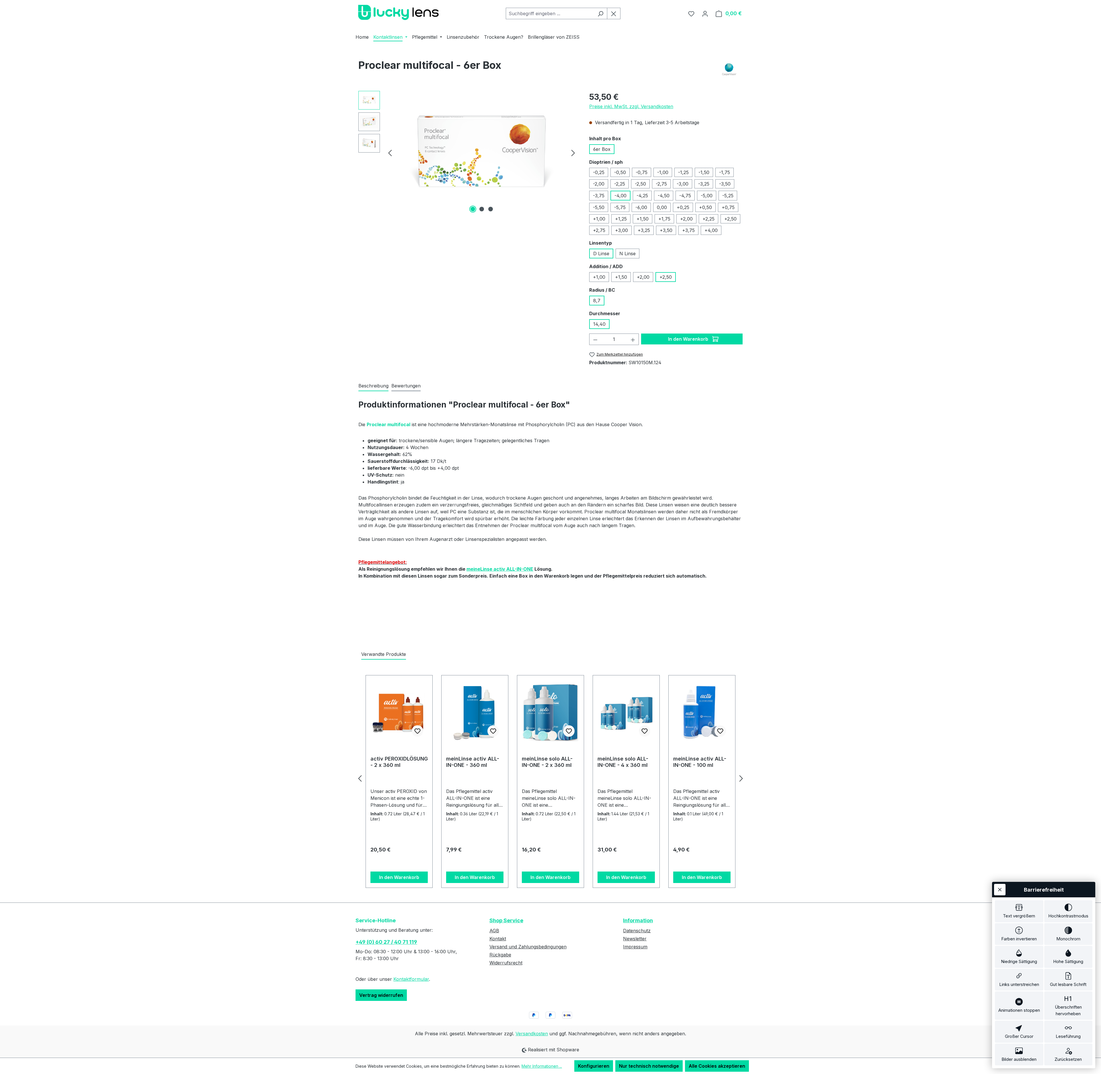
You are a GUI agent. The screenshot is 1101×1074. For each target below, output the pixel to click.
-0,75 (641, 172)
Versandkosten (532, 1033)
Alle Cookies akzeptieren (717, 1066)
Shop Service (506, 920)
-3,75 (598, 195)
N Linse (627, 253)
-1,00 (662, 172)
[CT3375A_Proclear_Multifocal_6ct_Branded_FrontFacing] (481, 152)
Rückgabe (500, 955)
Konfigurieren (593, 1066)
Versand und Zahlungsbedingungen (528, 947)
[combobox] (550, 13)
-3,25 (703, 184)
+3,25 (644, 230)
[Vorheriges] (390, 152)
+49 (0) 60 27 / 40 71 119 (386, 942)
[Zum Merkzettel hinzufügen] (417, 731)
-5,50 (598, 207)
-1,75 (724, 172)
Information (638, 920)
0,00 (662, 207)
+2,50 (730, 219)
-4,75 (685, 195)
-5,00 (706, 195)
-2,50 (640, 184)
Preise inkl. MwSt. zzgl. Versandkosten (631, 106)
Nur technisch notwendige (649, 1066)
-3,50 (725, 184)
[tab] (373, 386)
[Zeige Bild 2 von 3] (481, 209)
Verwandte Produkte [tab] (383, 654)
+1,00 (599, 219)
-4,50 (663, 195)
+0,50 (705, 207)
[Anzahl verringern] (595, 339)
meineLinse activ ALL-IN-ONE (499, 569)
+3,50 (666, 230)
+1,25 (621, 219)
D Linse (601, 253)
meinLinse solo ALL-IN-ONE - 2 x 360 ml (547, 762)
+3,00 (621, 230)
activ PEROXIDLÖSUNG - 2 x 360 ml (399, 762)
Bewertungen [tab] (406, 386)
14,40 (599, 324)
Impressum (635, 947)
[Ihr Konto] (705, 13)
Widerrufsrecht (505, 963)
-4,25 (642, 195)
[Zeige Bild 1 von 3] (473, 209)
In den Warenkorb (688, 339)
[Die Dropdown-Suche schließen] (613, 13)
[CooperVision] (729, 69)
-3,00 (682, 184)
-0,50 (620, 172)
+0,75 (728, 207)
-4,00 (620, 195)
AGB (494, 930)
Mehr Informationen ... (542, 1066)
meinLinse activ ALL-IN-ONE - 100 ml (699, 762)
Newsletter (635, 939)
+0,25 (683, 207)
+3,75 (688, 230)
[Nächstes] (573, 152)
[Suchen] (600, 13)
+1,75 (664, 219)
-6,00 (641, 207)
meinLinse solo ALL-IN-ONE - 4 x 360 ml (623, 762)
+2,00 (686, 219)
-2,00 (598, 184)
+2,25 (708, 219)
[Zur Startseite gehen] (399, 12)
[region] (468, 152)
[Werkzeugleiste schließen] (1000, 889)
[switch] (1019, 911)
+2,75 (599, 230)
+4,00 (711, 230)
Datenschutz (637, 930)
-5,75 (620, 207)
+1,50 (643, 219)
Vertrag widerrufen (381, 995)
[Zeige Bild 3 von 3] (490, 209)
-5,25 (727, 195)
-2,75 (661, 184)
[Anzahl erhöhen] (633, 339)
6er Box (601, 149)
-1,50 (703, 172)
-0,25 (598, 172)
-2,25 (619, 184)
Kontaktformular (411, 979)
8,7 (596, 300)
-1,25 (683, 172)
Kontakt (497, 939)
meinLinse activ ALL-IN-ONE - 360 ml (472, 762)
